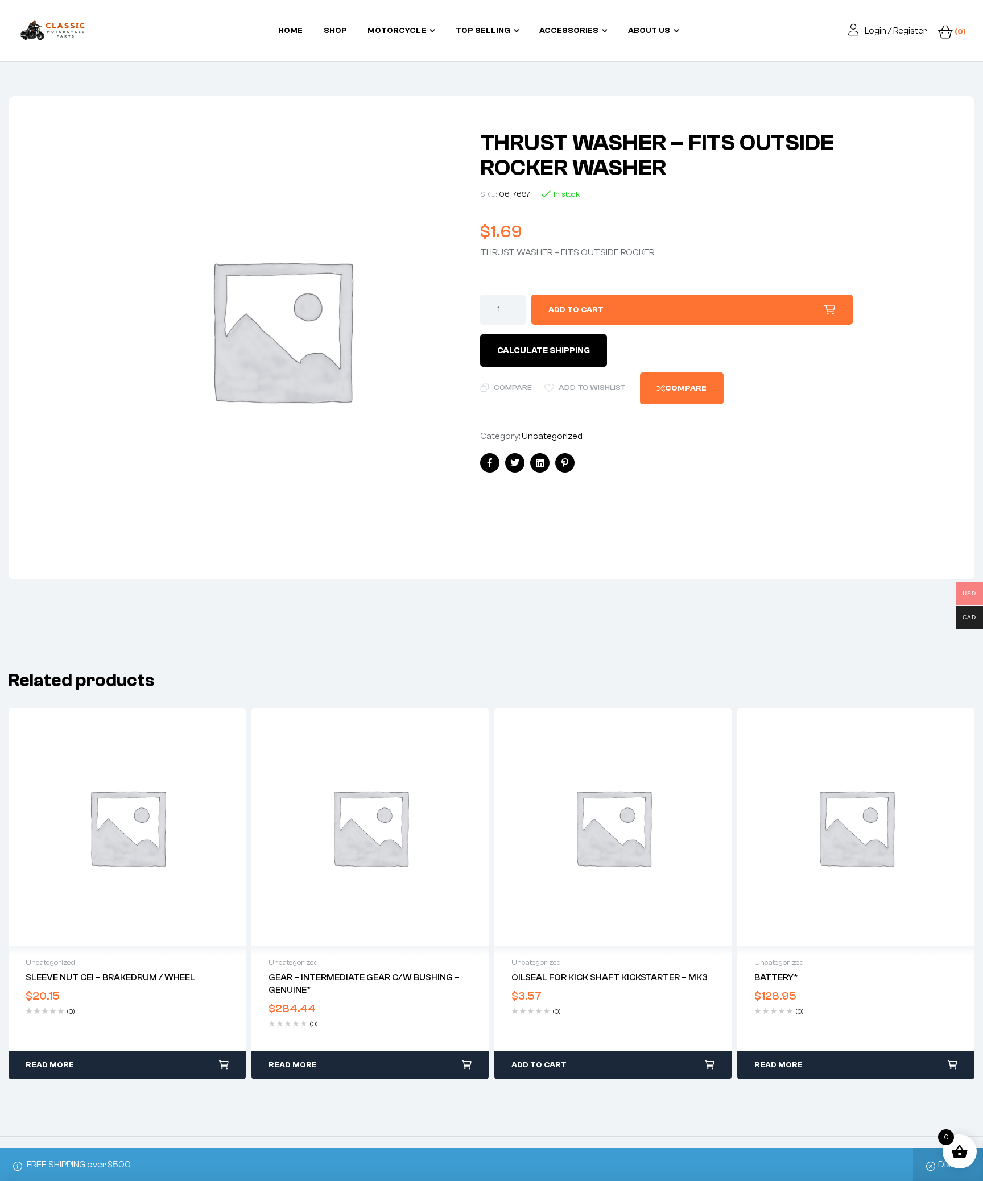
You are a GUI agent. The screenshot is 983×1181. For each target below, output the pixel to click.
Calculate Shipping (543, 350)
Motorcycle (396, 30)
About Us (649, 30)
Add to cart (576, 309)
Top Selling (483, 30)
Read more (50, 1065)
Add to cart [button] (539, 1065)
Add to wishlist (592, 387)
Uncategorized (552, 436)
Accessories (568, 30)
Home (290, 30)
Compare (513, 387)
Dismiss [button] (954, 1164)
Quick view (127, 827)
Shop (335, 30)
